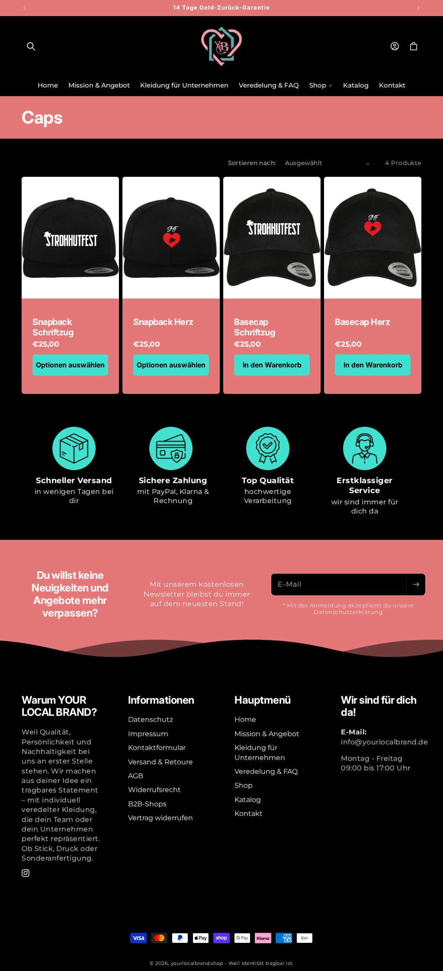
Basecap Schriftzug (254, 327)
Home (245, 719)
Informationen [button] (161, 700)
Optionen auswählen (70, 364)
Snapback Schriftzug (52, 327)
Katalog (247, 800)
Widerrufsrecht (154, 790)
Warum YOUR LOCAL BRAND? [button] (59, 706)
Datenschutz (150, 719)
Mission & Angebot (266, 734)
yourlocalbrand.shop (197, 963)
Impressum (148, 734)
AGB (135, 776)
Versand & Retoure (160, 762)
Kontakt (248, 813)
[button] (31, 46)
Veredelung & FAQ (266, 771)
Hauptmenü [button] (262, 700)
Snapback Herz (163, 322)
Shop (243, 785)
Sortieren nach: (252, 163)
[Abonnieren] (415, 584)
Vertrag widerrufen (160, 818)
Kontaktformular (157, 748)
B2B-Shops (147, 804)
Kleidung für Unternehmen (259, 752)
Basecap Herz (362, 322)
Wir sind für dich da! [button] (379, 706)
